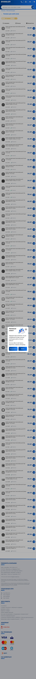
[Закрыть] (26, 329)
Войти (22, 349)
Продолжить (13, 349)
